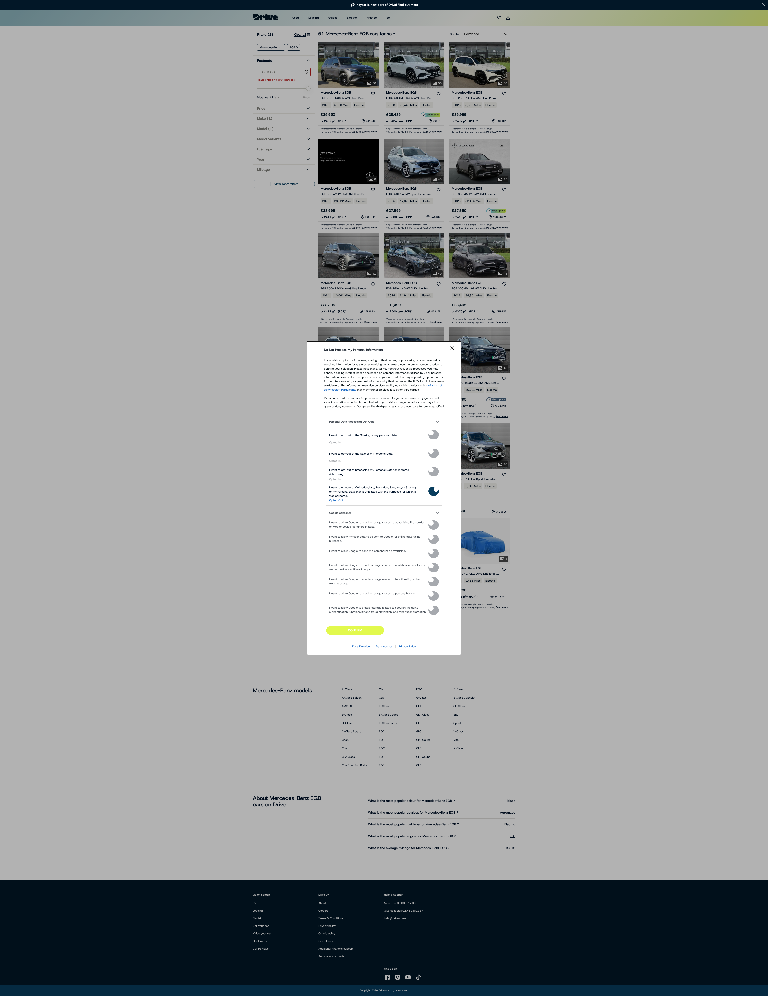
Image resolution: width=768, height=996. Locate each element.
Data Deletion (361, 646)
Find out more (408, 5)
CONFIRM (355, 630)
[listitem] (384, 421)
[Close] (453, 349)
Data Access (384, 646)
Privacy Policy (407, 646)
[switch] (433, 434)
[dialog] (384, 498)
